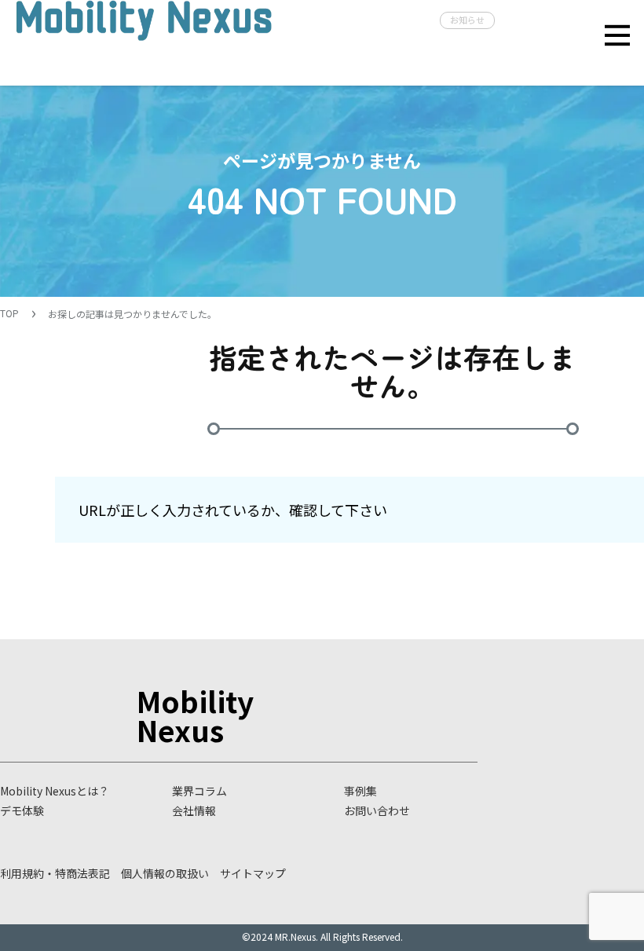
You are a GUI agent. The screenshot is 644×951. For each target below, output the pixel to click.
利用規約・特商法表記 (55, 873)
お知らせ (467, 19)
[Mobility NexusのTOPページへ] (144, 41)
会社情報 (194, 810)
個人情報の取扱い (165, 873)
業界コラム (199, 791)
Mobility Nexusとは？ (54, 791)
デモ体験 (22, 810)
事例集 (360, 791)
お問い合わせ (377, 810)
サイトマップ (253, 873)
